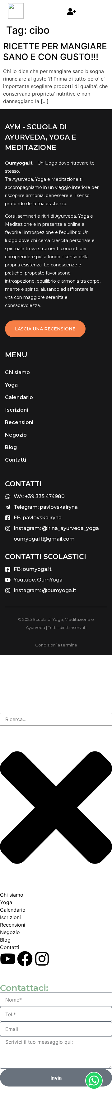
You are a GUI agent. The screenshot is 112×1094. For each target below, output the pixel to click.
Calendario (19, 397)
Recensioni (19, 422)
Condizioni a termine (56, 644)
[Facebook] (25, 959)
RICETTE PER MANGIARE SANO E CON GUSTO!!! (55, 51)
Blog (11, 447)
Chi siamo (17, 372)
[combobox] (56, 719)
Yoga (11, 385)
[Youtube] (8, 959)
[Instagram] (42, 959)
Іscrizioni (16, 410)
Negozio (16, 435)
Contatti (15, 460)
